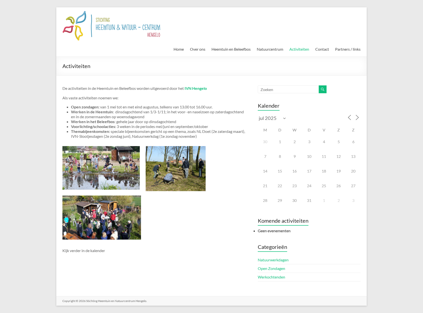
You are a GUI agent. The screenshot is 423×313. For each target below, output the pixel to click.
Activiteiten (299, 49)
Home (179, 49)
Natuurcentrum (270, 49)
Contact (322, 49)
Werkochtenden (271, 277)
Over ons (197, 49)
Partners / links (348, 49)
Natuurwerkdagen (273, 259)
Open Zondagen (271, 268)
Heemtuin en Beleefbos (231, 49)
